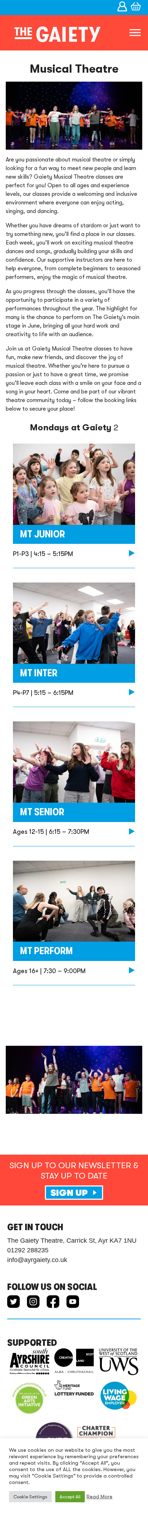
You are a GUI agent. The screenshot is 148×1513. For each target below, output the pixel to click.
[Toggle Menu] (135, 32)
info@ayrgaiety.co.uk (37, 1259)
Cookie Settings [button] (30, 1496)
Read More (99, 1497)
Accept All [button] (70, 1496)
